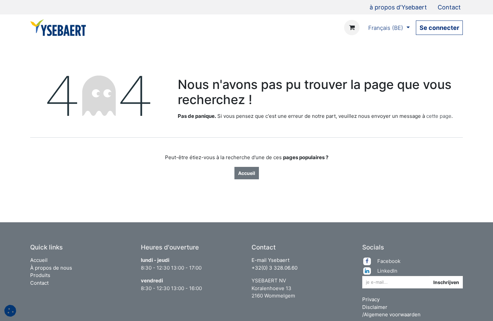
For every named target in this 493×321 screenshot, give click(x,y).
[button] (424, 282)
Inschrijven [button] (446, 282)
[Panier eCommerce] (352, 27)
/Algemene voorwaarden (391, 314)
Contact (39, 283)
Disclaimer (374, 307)
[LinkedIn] (369, 271)
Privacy (371, 299)
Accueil (246, 173)
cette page (438, 116)
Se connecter (439, 27)
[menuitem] (398, 7)
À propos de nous (51, 268)
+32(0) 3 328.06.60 (274, 268)
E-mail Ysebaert (270, 260)
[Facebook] (369, 261)
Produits (40, 275)
